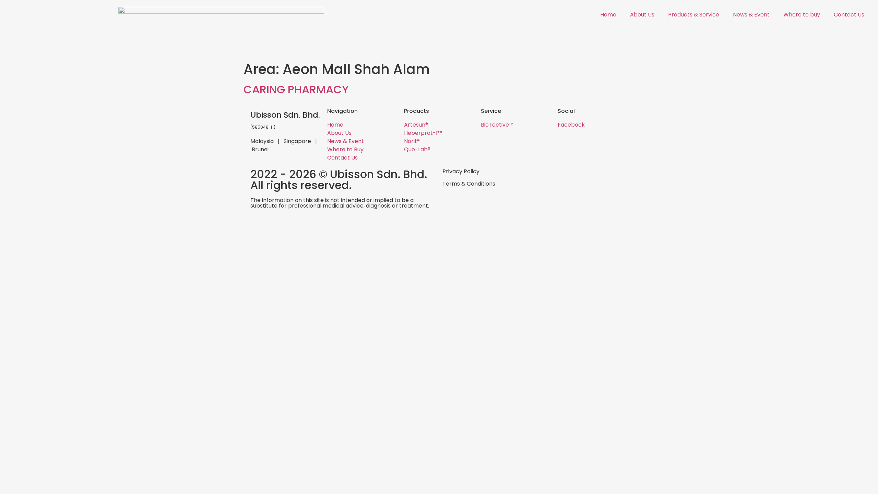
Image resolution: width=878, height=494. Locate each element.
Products (416, 111)
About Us (642, 15)
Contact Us (849, 15)
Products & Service (693, 15)
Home (608, 15)
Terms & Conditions (468, 184)
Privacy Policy (460, 171)
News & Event (751, 15)
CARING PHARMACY (296, 89)
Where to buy (801, 15)
